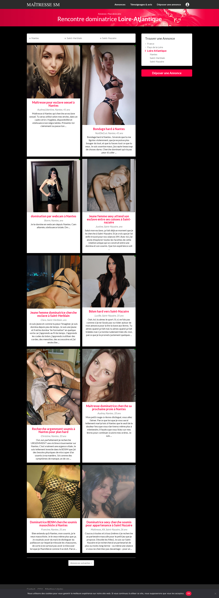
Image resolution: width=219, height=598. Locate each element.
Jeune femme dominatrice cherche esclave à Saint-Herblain (53, 314)
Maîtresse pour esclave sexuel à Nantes (53, 104)
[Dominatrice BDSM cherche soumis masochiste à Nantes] (53, 491)
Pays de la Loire (114, 14)
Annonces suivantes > (81, 563)
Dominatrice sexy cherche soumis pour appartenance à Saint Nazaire (109, 523)
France (150, 43)
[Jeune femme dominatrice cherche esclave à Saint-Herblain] (53, 281)
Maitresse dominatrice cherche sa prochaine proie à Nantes (109, 407)
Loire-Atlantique (157, 50)
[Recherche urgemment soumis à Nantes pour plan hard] (53, 386)
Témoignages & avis (141, 4)
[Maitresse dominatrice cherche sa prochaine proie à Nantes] (109, 375)
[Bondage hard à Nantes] (109, 84)
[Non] (215, 593)
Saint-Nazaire (109, 38)
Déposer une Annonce (166, 73)
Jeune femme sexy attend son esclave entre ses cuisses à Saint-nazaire (109, 219)
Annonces (120, 4)
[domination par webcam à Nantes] (53, 185)
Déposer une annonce (169, 4)
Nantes (35, 38)
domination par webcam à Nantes (53, 216)
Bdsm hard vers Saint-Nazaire (109, 311)
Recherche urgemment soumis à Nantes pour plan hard (53, 430)
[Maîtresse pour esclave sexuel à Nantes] (53, 71)
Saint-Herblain (74, 38)
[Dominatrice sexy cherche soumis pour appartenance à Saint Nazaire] (109, 491)
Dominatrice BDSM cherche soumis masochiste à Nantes (53, 523)
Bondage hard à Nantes (109, 129)
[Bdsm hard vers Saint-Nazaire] (109, 281)
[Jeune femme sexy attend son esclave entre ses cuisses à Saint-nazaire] (109, 185)
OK (188, 593)
